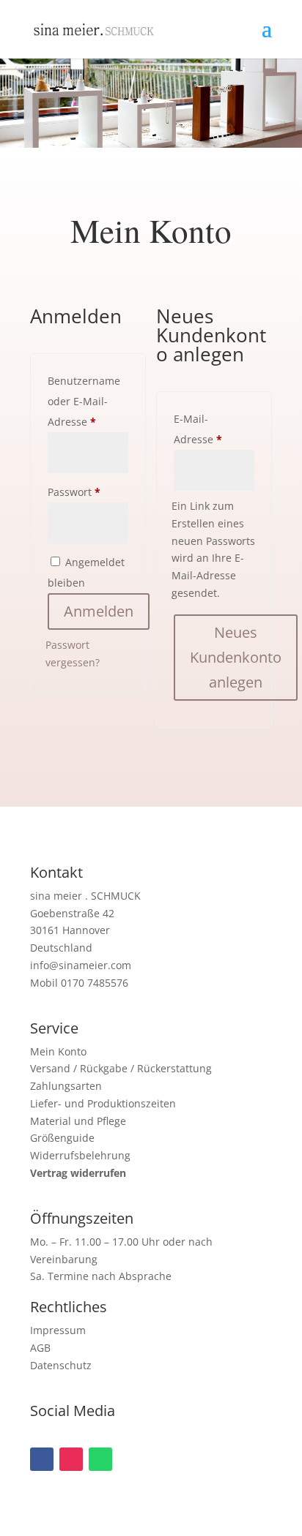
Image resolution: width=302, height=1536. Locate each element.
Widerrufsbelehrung (80, 1155)
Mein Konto (58, 1051)
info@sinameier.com (80, 965)
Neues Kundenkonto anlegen (235, 657)
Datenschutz (61, 1365)
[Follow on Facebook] (42, 1459)
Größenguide (62, 1138)
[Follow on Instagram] (71, 1459)
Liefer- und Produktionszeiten (103, 1103)
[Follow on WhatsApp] (100, 1459)
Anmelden (98, 611)
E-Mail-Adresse (214, 429)
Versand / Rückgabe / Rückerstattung (121, 1068)
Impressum (58, 1330)
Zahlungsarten (66, 1086)
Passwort (88, 491)
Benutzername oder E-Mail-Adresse (88, 401)
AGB (40, 1348)
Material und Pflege (78, 1121)
